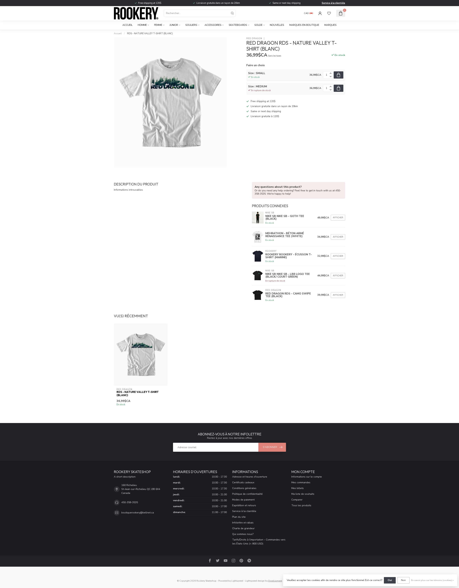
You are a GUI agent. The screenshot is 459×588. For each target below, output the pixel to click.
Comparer (296, 499)
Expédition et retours (244, 505)
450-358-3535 (129, 502)
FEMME (158, 25)
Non (403, 580)
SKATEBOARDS (238, 25)
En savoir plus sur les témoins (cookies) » (432, 580)
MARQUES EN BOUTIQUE (304, 25)
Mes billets (297, 488)
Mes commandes (300, 482)
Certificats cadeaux (243, 482)
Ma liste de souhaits (302, 494)
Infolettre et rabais (243, 522)
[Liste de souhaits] (329, 13)
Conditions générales (244, 488)
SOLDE (258, 25)
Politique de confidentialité (247, 494)
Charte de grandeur (243, 528)
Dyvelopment (275, 580)
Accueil (127, 25)
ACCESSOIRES (213, 25)
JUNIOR (174, 25)
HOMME (142, 25)
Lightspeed (237, 580)
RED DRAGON (254, 38)
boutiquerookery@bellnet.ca (137, 512)
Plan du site (239, 517)
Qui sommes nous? (243, 534)
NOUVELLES (277, 25)
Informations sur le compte (306, 476)
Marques (330, 25)
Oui (390, 580)
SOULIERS (191, 25)
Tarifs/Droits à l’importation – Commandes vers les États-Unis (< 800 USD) (258, 541)
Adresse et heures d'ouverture (249, 476)
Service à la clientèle (333, 3)
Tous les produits (301, 505)
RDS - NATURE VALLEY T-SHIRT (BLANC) (150, 33)
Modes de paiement (243, 499)
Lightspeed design (255, 580)
